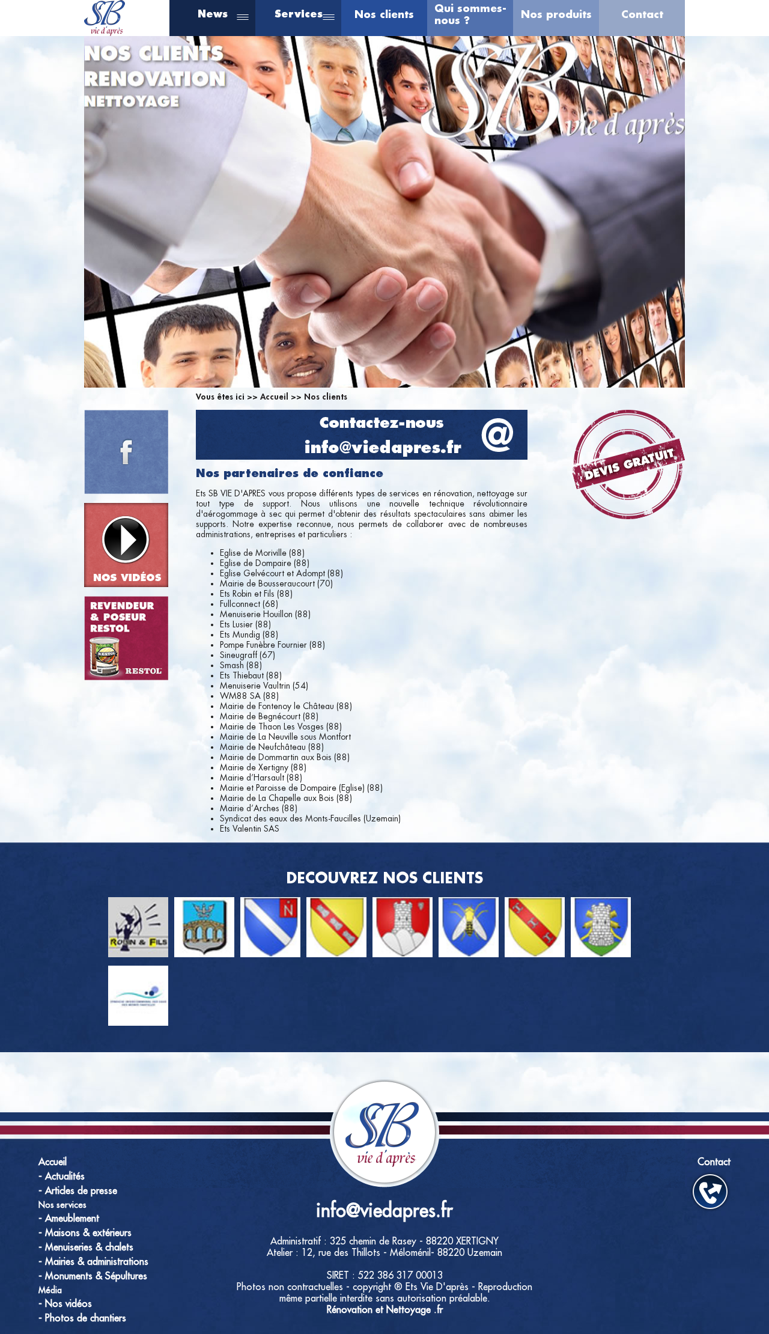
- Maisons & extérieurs (85, 1233)
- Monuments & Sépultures (92, 1276)
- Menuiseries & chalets (85, 1247)
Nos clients (384, 15)
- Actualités (61, 1176)
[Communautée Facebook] (126, 452)
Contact (642, 15)
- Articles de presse (77, 1191)
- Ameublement (68, 1218)
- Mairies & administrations (93, 1262)
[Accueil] (104, 33)
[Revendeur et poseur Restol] (126, 638)
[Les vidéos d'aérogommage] (126, 545)
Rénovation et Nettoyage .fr (385, 1310)
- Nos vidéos (65, 1304)
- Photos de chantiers (82, 1318)
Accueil (274, 396)
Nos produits (556, 15)
